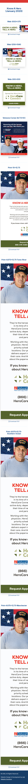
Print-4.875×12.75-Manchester (14, 605)
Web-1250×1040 (14, 44)
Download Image (14, 34)
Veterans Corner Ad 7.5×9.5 (14, 118)
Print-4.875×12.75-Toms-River (13, 260)
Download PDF (14, 157)
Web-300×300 (14, 79)
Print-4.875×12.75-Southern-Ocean (14, 433)
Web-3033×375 (14, 21)
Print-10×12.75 (14, 168)
